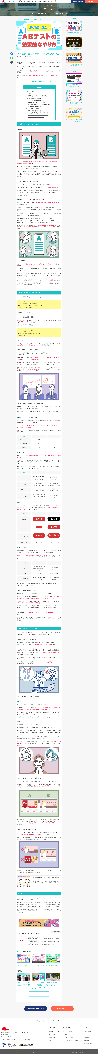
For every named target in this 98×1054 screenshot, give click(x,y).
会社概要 (81, 1052)
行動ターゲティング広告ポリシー (26, 1039)
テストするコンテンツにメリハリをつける (38, 115)
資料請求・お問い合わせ (78, 1)
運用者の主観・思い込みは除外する (36, 111)
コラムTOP (38, 994)
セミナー (44, 1)
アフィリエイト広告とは (54, 1031)
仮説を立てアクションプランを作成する (37, 102)
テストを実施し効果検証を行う (35, 106)
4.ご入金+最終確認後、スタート (71, 1040)
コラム (55, 1)
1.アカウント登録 (68, 1031)
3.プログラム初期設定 (69, 1037)
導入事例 (20, 1)
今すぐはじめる (91, 1)
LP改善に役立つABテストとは (33, 91)
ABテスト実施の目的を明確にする (36, 100)
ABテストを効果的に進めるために (34, 98)
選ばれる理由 (52, 1034)
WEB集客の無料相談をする (39, 81)
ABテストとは (31, 93)
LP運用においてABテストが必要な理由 (37, 96)
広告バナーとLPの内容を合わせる (36, 117)
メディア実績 (52, 1037)
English (29, 1036)
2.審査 (66, 1034)
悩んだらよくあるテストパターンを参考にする (39, 104)
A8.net (43, 938)
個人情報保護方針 (73, 1052)
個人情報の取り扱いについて (9, 1039)
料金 (32, 1)
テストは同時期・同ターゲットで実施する (38, 113)
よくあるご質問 (38, 1)
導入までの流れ (27, 1)
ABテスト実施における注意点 (33, 108)
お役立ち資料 (50, 1)
